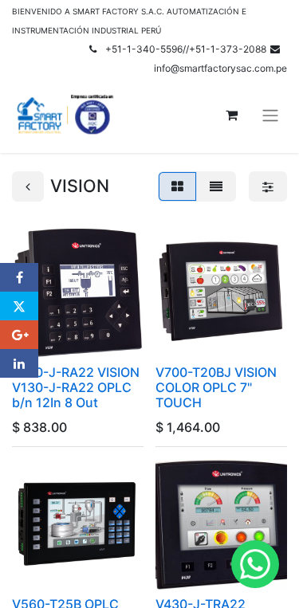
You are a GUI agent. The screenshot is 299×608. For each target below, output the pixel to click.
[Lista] (216, 186)
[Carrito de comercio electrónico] (231, 115)
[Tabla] (177, 186)
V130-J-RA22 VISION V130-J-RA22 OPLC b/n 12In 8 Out (76, 387)
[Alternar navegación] (270, 114)
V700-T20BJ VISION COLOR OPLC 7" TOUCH (216, 387)
